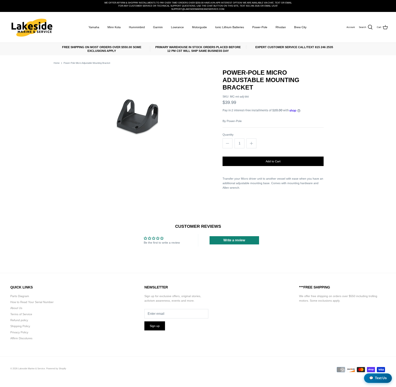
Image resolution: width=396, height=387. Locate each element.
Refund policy (19, 320)
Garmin (158, 27)
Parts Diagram (19, 296)
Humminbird (137, 27)
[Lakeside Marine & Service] (31, 27)
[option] (137, 117)
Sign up (155, 326)
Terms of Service (21, 314)
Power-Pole (259, 27)
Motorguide (199, 27)
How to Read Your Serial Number (32, 302)
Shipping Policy (20, 326)
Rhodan (281, 27)
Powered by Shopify (56, 368)
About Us (16, 308)
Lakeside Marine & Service (31, 368)
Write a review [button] (234, 240)
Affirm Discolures (21, 338)
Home (57, 63)
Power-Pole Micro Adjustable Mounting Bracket (87, 63)
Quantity (228, 134)
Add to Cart (273, 161)
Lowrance (177, 27)
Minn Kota (114, 27)
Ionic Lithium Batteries (229, 27)
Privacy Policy (19, 332)
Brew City (300, 27)
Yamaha (93, 27)
